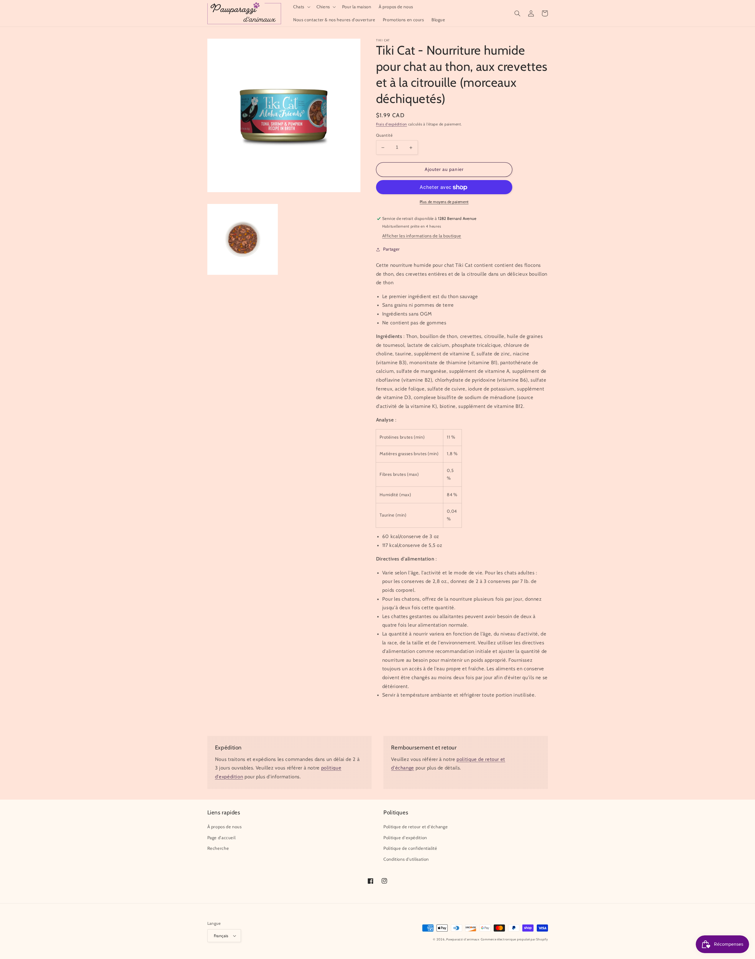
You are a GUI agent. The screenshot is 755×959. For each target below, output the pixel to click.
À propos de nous (224, 826)
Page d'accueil (221, 837)
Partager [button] (391, 249)
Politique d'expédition (405, 837)
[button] (301, 6)
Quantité (384, 135)
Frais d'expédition (391, 124)
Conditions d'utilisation (406, 859)
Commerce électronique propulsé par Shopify (514, 939)
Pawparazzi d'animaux (463, 939)
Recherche (218, 848)
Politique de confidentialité (410, 848)
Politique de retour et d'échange (415, 826)
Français (221, 935)
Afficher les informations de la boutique (421, 236)
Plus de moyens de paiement (444, 202)
